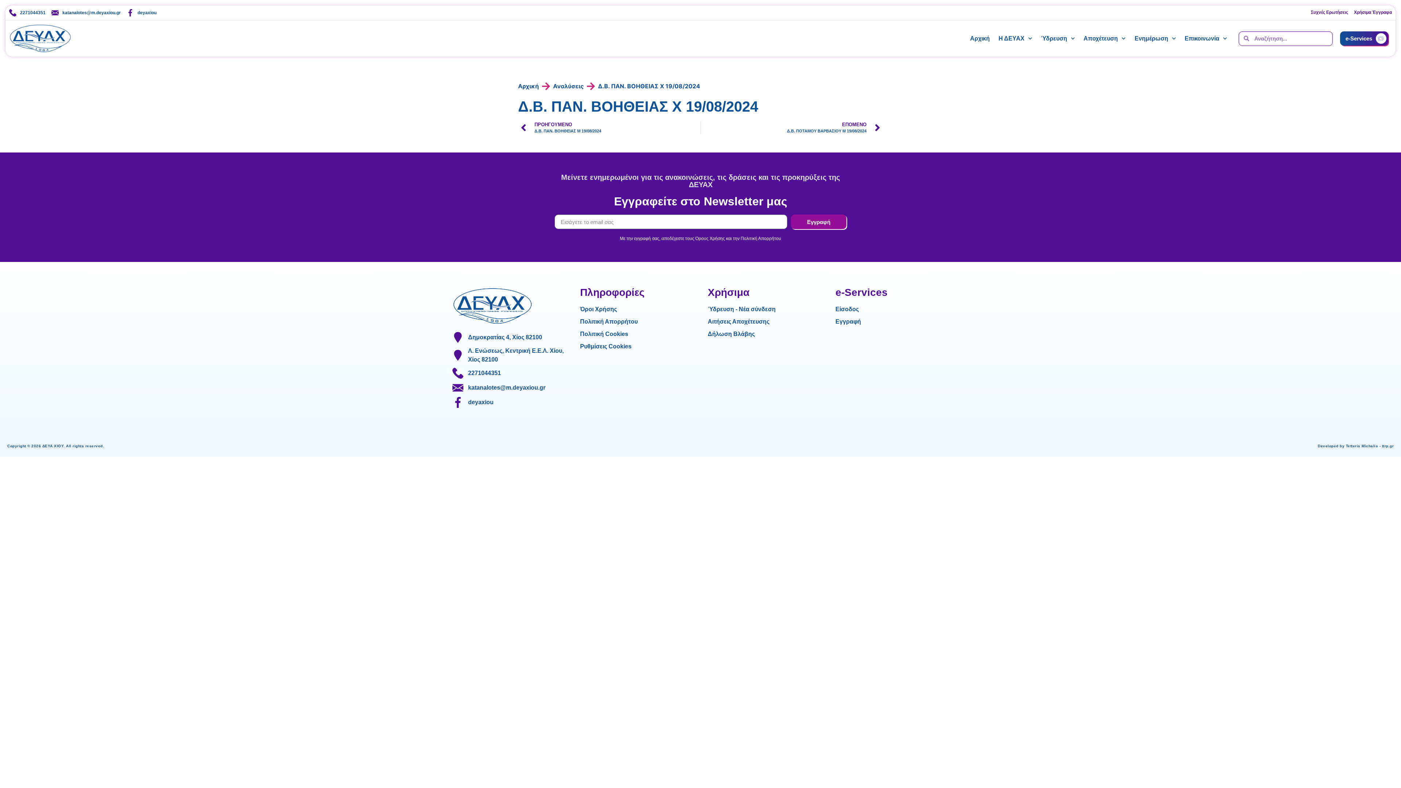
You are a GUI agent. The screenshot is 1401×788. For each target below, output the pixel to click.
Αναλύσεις (568, 86)
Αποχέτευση (1101, 38)
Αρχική (980, 38)
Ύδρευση (1054, 38)
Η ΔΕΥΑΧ (1011, 38)
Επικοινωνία (1202, 38)
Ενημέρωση (1151, 38)
